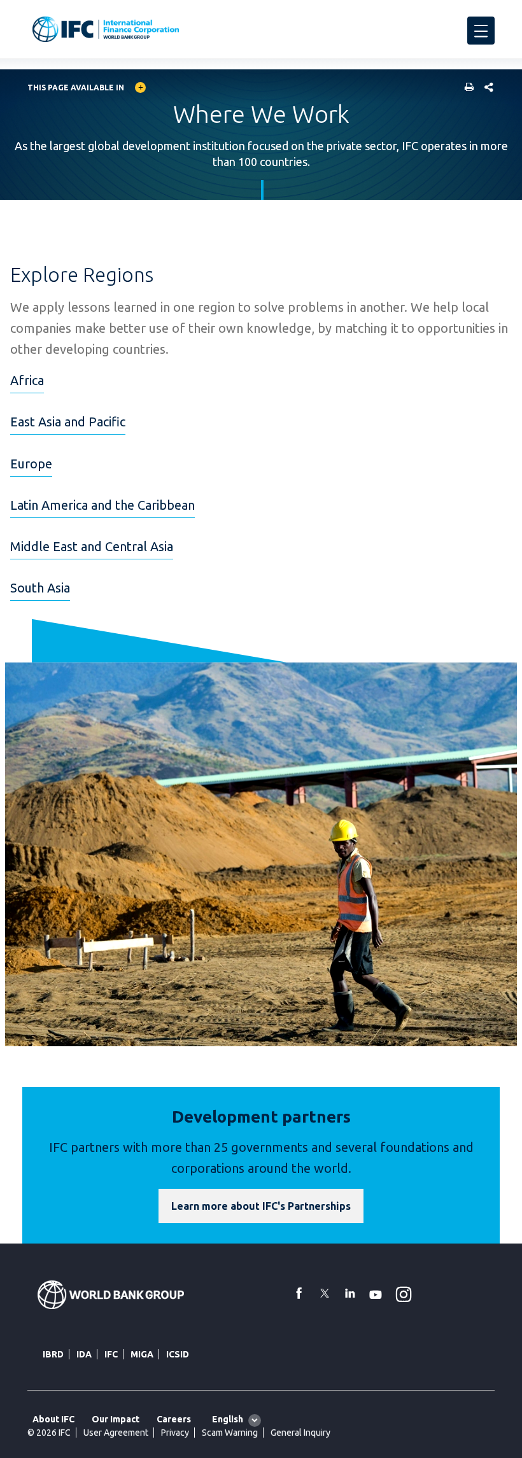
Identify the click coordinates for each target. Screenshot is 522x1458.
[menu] (481, 31)
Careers (174, 1419)
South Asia (40, 587)
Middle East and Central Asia (91, 546)
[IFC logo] (105, 29)
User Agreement (115, 1432)
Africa (27, 380)
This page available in (75, 87)
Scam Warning (230, 1432)
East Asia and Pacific (67, 421)
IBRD (53, 1354)
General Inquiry (300, 1432)
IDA (84, 1354)
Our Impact (115, 1419)
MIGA (141, 1354)
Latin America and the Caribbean (102, 505)
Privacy (175, 1432)
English (227, 1419)
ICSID (177, 1354)
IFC (111, 1354)
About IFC (53, 1419)
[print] (466, 88)
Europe (31, 463)
